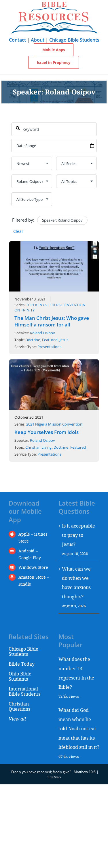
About (37, 40)
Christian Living (38, 447)
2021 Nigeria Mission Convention (54, 424)
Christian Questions (19, 706)
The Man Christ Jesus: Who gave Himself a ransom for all (51, 321)
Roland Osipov (42, 332)
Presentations (49, 346)
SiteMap (54, 777)
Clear (18, 231)
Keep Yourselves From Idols (46, 432)
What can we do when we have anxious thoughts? (76, 582)
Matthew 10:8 (85, 771)
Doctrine (32, 339)
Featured (50, 339)
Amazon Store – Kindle (33, 580)
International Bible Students (24, 691)
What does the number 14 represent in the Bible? (76, 673)
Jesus (64, 339)
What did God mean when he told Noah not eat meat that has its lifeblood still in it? (78, 728)
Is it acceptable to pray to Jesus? (78, 535)
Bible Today (22, 664)
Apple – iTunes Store (32, 537)
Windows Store (33, 567)
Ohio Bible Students (20, 676)
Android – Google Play (29, 554)
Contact (17, 40)
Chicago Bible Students (74, 40)
